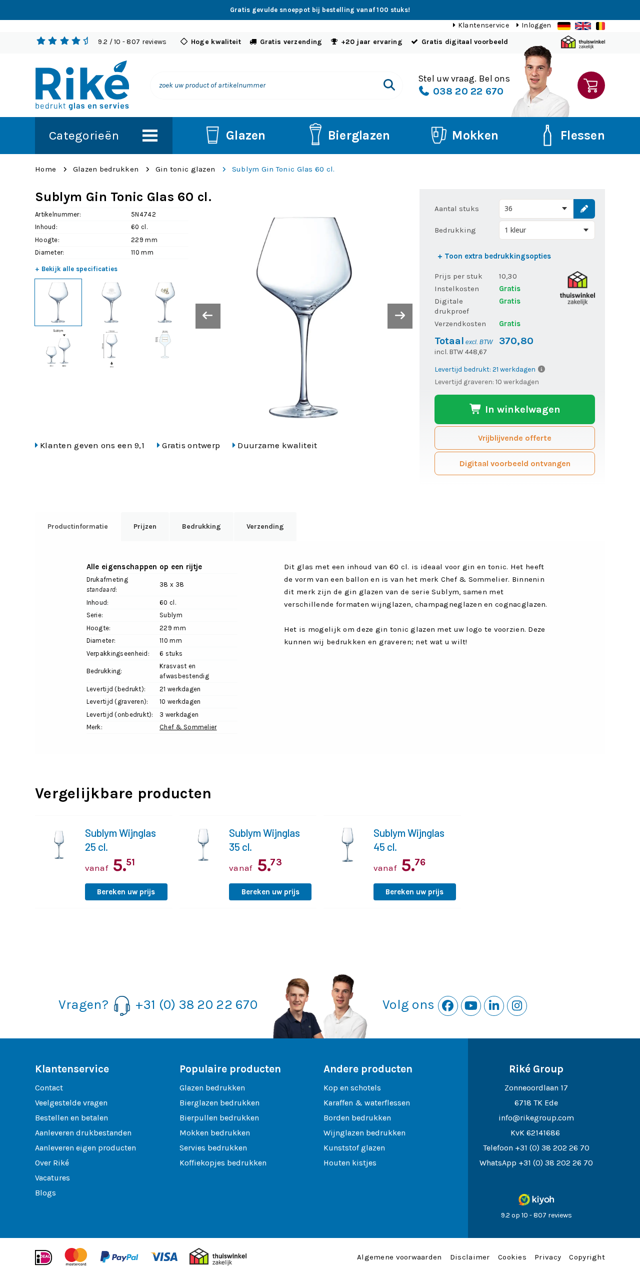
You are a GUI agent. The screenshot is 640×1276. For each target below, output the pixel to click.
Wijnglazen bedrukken (365, 1132)
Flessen (582, 135)
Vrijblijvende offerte (515, 438)
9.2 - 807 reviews (132, 42)
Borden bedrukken (357, 1117)
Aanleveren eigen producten (85, 1147)
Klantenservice (483, 25)
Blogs (45, 1192)
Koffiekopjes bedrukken (223, 1162)
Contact (49, 1087)
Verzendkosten (460, 323)
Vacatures (52, 1177)
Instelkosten (456, 288)
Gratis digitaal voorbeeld (465, 42)
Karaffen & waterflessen (367, 1102)
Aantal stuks (456, 208)
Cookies (512, 1256)
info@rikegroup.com (536, 1117)
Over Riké (52, 1162)
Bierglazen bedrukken (220, 1102)
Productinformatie (78, 526)
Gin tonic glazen (185, 169)
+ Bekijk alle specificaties (76, 269)
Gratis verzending (291, 42)
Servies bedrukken (213, 1147)
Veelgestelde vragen (71, 1102)
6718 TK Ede (536, 1102)
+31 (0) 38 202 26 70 (552, 1147)
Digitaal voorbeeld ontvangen (515, 463)
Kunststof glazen (354, 1147)
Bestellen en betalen (71, 1117)
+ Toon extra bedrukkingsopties (494, 256)
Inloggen (536, 25)
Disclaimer (470, 1256)
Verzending (265, 526)
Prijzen (145, 526)
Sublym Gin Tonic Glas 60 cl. (283, 169)
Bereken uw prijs (126, 891)
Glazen (246, 135)
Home (45, 169)
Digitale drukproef (451, 306)
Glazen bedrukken (105, 169)
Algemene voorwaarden (399, 1256)
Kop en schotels (352, 1087)
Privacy (547, 1256)
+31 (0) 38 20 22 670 (197, 1004)
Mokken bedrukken (215, 1132)
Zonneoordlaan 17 (536, 1087)
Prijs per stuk (458, 276)
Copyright (587, 1256)
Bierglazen (359, 135)
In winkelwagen (521, 409)
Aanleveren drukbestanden (83, 1132)
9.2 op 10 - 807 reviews (536, 1215)
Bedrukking (455, 230)
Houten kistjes (350, 1162)
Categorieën (84, 135)
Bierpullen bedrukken (219, 1117)
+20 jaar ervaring (371, 42)
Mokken (475, 135)
